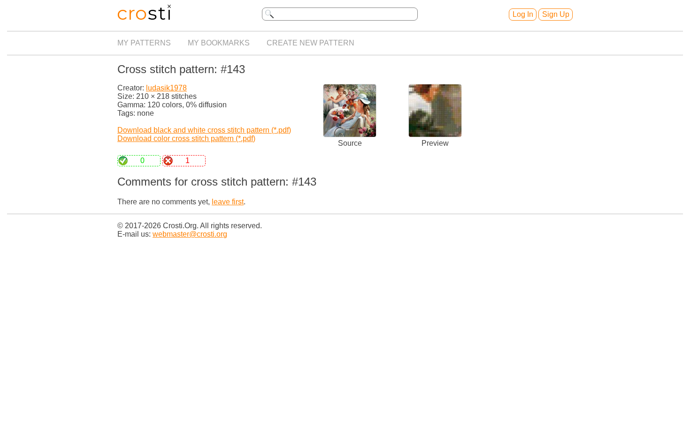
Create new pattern (310, 43)
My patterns (144, 43)
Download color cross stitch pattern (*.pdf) (186, 138)
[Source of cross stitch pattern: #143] (349, 135)
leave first (228, 202)
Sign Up (555, 14)
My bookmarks (219, 43)
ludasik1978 (166, 88)
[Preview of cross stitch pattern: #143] (435, 135)
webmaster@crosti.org (190, 234)
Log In (523, 14)
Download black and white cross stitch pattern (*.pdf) (204, 130)
